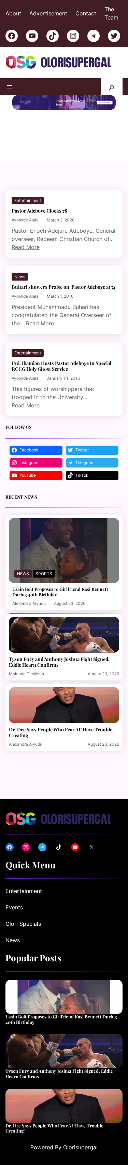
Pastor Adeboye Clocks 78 (39, 211)
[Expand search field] (112, 86)
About (13, 13)
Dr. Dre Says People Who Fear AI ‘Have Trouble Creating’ (60, 732)
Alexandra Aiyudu (29, 603)
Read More (26, 247)
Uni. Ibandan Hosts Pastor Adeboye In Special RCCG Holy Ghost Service (61, 366)
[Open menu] (9, 87)
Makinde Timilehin (26, 673)
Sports (43, 573)
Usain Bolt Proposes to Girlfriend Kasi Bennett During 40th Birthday (60, 591)
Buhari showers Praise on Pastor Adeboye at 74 (63, 287)
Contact (85, 13)
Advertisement (48, 13)
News (19, 276)
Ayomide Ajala (25, 219)
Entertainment (27, 200)
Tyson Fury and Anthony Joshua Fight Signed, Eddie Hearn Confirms (59, 662)
